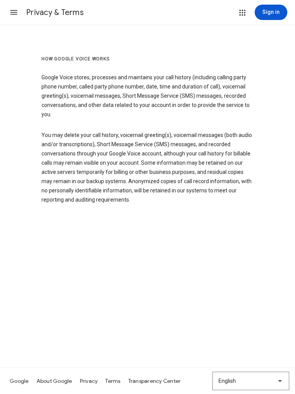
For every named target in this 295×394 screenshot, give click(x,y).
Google (19, 380)
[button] (14, 12)
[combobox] (250, 381)
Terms (112, 380)
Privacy (89, 380)
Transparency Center (154, 380)
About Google (54, 380)
